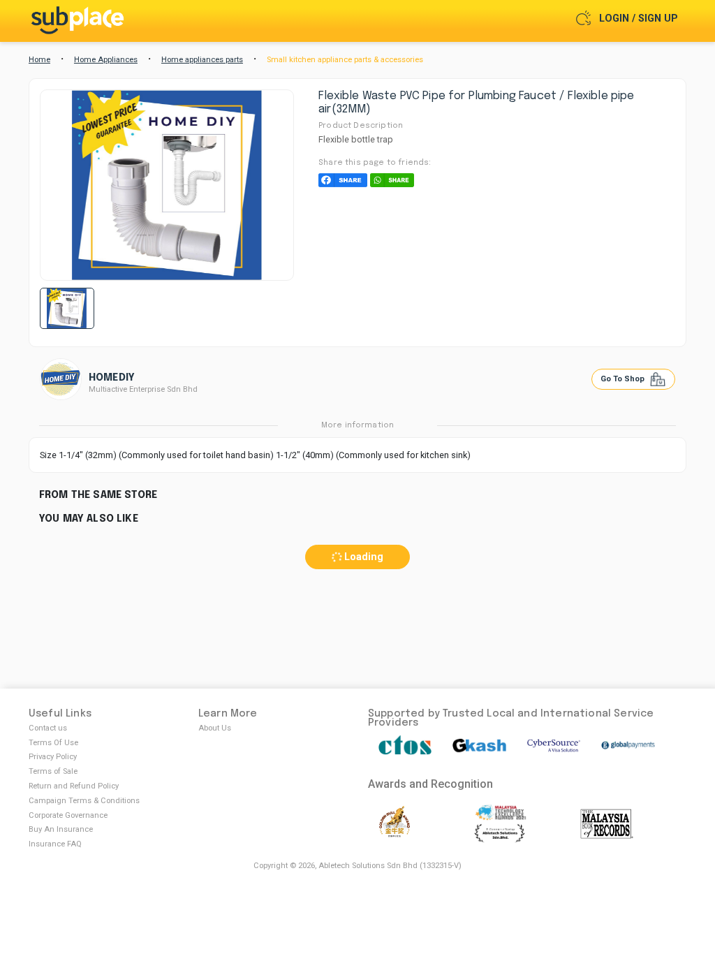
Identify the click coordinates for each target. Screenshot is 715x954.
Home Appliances (106, 59)
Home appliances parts (202, 59)
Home (39, 59)
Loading (362, 557)
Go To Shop (623, 378)
